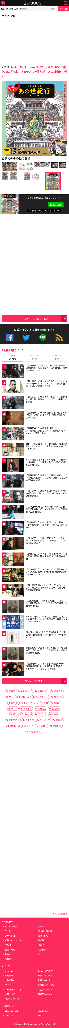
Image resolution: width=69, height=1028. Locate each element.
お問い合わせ (44, 980)
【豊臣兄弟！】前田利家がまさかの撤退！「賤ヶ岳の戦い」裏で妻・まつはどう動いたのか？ (46, 525)
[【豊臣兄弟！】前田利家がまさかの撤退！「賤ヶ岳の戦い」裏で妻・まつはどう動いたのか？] (13, 528)
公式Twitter (26, 337)
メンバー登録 (63, 9)
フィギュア (45, 720)
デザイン (42, 714)
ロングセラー (41, 697)
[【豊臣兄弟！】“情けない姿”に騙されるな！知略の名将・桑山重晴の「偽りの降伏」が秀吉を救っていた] (13, 371)
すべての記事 (11, 926)
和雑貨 (41, 940)
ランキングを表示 (34, 681)
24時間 (12, 357)
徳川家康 (17, 714)
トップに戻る (60, 914)
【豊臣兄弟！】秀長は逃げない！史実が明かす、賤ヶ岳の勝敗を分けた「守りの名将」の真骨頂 (46, 399)
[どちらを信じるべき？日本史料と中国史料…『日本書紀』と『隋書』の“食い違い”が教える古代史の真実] (13, 465)
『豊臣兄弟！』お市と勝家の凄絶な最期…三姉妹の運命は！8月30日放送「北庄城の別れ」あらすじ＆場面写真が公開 (46, 666)
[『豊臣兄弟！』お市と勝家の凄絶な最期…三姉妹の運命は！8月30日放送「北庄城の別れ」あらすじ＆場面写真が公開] (13, 669)
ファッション (11, 935)
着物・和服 (43, 935)
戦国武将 (25, 697)
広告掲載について (13, 980)
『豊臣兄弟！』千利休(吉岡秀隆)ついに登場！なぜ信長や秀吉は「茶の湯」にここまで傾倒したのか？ (46, 540)
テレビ (14, 708)
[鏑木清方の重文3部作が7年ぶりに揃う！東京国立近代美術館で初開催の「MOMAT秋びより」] (13, 638)
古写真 (8, 959)
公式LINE (42, 337)
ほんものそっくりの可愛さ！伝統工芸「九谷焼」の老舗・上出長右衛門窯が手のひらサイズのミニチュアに (46, 619)
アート (8, 931)
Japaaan (34, 3)
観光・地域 (10, 949)
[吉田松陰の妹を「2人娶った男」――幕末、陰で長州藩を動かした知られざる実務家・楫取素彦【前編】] (13, 607)
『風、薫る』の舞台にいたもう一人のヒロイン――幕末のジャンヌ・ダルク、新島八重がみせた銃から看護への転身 (46, 384)
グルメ (8, 945)
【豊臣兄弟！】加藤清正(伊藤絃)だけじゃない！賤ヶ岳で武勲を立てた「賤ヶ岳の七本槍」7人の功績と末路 (46, 431)
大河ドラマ (43, 691)
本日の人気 (10, 994)
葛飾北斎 (57, 725)
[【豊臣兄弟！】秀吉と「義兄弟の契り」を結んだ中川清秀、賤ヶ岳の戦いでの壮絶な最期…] (13, 560)
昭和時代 (28, 725)
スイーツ (58, 697)
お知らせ (9, 975)
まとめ (41, 926)
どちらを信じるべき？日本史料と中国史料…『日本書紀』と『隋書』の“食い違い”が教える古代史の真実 (46, 462)
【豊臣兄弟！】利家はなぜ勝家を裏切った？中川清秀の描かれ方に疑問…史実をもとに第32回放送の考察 (46, 478)
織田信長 (42, 708)
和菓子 (41, 945)
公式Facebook (9, 337)
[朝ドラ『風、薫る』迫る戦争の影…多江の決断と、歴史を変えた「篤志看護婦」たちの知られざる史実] (13, 450)
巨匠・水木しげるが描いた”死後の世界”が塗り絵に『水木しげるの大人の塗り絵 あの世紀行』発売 (34, 71)
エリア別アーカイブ (14, 989)
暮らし (8, 954)
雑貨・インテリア (13, 940)
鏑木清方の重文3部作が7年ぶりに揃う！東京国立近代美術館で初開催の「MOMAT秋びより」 (46, 635)
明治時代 (56, 708)
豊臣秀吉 (29, 720)
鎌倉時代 (14, 725)
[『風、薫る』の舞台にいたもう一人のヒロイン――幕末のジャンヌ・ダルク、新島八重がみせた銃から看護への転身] (13, 387)
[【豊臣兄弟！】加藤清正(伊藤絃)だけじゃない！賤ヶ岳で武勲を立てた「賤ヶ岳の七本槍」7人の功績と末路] (13, 434)
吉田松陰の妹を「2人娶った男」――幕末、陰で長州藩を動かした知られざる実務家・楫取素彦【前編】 (46, 603)
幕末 (36, 702)
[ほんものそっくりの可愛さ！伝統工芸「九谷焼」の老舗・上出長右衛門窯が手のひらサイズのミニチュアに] (13, 622)
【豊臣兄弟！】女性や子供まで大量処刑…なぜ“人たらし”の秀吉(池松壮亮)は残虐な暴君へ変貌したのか (46, 572)
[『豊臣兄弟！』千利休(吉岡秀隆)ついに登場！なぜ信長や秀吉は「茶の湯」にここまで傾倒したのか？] (13, 544)
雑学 (13, 702)
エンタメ (42, 949)
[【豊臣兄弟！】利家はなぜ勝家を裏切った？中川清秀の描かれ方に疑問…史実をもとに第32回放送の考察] (13, 481)
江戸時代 (13, 691)
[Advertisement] (24, 41)
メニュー (3, 3)
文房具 (55, 714)
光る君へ (43, 725)
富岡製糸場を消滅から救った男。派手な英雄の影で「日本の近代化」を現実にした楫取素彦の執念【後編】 (46, 650)
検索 (66, 3)
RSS (59, 337)
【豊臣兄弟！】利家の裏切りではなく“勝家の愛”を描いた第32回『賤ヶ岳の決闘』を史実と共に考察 (46, 493)
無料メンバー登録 (46, 984)
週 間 (34, 357)
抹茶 (29, 714)
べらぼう (27, 708)
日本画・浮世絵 (45, 931)
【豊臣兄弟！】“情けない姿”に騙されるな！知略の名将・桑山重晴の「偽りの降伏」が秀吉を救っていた (46, 368)
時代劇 (57, 702)
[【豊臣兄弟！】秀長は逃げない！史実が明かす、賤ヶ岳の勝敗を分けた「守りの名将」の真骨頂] (13, 403)
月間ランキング (12, 998)
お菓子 (24, 702)
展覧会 (59, 720)
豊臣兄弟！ (14, 720)
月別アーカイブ (45, 989)
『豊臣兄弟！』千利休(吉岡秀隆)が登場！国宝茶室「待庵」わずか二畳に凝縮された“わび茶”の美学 (46, 415)
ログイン (54, 9)
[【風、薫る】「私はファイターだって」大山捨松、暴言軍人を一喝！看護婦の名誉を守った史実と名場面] (13, 591)
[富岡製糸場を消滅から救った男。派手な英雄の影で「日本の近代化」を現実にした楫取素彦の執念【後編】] (13, 654)
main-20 (8, 16)
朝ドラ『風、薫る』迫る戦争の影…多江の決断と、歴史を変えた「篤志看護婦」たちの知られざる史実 (46, 446)
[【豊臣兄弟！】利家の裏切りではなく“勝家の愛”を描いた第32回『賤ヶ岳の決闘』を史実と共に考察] (13, 497)
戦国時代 (27, 691)
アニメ (12, 697)
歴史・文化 (43, 954)
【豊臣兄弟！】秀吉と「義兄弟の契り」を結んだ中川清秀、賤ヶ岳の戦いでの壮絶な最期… (46, 556)
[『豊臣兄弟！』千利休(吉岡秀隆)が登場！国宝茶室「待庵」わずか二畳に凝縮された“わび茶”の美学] (13, 418)
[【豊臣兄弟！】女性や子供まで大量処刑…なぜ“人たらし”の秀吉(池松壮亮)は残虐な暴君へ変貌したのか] (13, 575)
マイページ (10, 984)
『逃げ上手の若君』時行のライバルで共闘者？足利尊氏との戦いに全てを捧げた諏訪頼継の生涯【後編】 (46, 509)
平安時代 (58, 691)
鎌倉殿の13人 (35, 731)
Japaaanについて (46, 975)
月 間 (56, 357)
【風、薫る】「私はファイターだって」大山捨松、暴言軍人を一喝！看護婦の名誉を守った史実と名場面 (46, 588)
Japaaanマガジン (46, 970)
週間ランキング (45, 994)
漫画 (46, 702)
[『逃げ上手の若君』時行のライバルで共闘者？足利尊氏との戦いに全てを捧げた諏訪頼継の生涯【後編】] (13, 512)
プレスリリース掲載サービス (33, 318)
